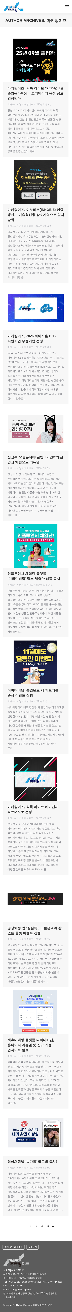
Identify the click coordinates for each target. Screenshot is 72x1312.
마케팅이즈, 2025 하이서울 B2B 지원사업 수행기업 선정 (32, 338)
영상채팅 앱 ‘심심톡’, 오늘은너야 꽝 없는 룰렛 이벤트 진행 (34, 930)
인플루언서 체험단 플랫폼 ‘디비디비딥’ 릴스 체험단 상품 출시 (34, 576)
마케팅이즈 (57, 20)
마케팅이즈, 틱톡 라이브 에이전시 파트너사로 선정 (33, 809)
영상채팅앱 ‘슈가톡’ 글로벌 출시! (32, 1161)
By (26, 104)
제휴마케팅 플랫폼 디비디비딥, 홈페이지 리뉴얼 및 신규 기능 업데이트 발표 (31, 1045)
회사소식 (12, 104)
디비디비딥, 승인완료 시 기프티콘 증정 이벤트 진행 (33, 692)
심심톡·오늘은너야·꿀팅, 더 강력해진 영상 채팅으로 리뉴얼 (35, 459)
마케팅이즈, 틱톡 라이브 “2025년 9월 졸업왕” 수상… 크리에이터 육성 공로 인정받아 (36, 93)
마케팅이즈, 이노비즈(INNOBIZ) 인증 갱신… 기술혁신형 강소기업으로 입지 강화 (36, 215)
